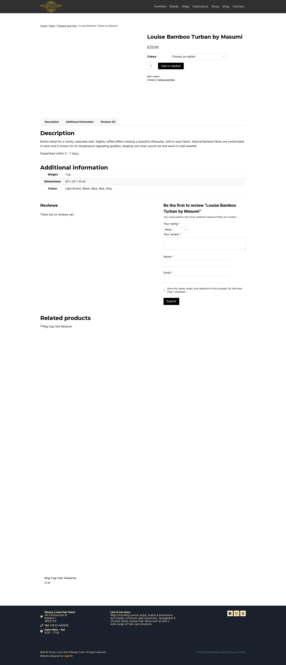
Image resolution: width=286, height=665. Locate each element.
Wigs (185, 6)
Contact (238, 6)
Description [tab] (52, 121)
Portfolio (160, 6)
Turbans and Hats (166, 80)
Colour (152, 56)
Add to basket (171, 66)
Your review (172, 234)
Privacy (233, 652)
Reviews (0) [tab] (108, 121)
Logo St (68, 655)
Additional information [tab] (80, 121)
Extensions (200, 6)
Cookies (222, 652)
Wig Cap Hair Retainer (60, 578)
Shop (215, 6)
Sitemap (211, 652)
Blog (225, 6)
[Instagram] (236, 613)
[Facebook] (230, 613)
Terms (242, 652)
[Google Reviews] (243, 613)
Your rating (172, 223)
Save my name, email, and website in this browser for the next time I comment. (204, 290)
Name (169, 256)
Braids (174, 6)
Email (168, 272)
